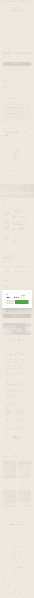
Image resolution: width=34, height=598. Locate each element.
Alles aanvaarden (21, 302)
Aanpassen (10, 302)
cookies (23, 295)
